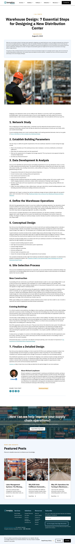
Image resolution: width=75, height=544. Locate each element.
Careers (36, 524)
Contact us (12, 364)
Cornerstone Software (37, 520)
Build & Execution (18, 515)
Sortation (27, 517)
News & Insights (38, 515)
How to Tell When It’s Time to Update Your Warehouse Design (25, 134)
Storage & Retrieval (29, 513)
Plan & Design (17, 513)
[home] (9, 2)
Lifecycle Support (18, 517)
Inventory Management (27, 520)
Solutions (29, 2)
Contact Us (37, 517)
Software (38, 2)
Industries (46, 2)
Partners (37, 522)
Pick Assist (27, 515)
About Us (37, 513)
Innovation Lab (28, 522)
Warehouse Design (43, 388)
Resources (55, 2)
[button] (22, 2)
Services (21, 2)
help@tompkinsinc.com (9, 527)
